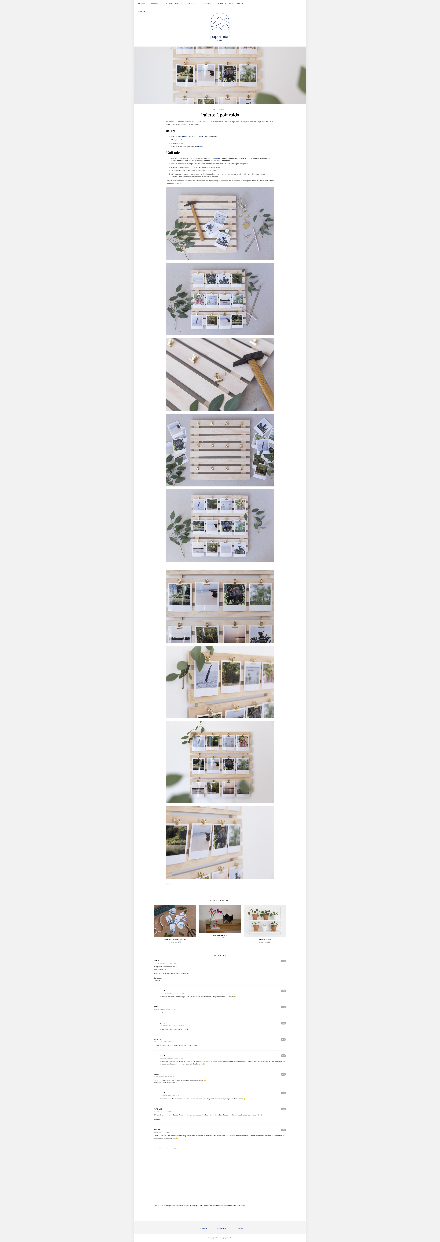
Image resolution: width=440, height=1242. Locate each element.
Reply (283, 961)
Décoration (208, 4)
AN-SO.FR (141, 11)
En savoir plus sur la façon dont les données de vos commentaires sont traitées (217, 1206)
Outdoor (141, 4)
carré (200, 136)
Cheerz (218, 158)
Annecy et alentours (173, 4)
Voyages (154, 4)
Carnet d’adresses (225, 4)
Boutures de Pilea (265, 939)
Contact (240, 4)
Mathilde (158, 1109)
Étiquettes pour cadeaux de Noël (175, 939)
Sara (156, 1007)
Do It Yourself (193, 4)
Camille (157, 961)
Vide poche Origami (220, 935)
